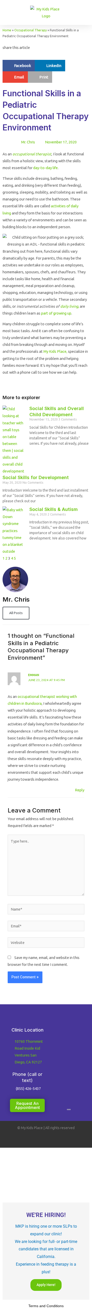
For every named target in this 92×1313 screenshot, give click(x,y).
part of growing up (56, 313)
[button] (46, 1)
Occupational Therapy (30, 30)
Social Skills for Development (36, 477)
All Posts (16, 613)
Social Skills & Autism (53, 509)
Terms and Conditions (46, 1306)
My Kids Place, (55, 351)
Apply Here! (46, 1285)
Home (7, 30)
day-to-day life (45, 168)
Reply (79, 790)
